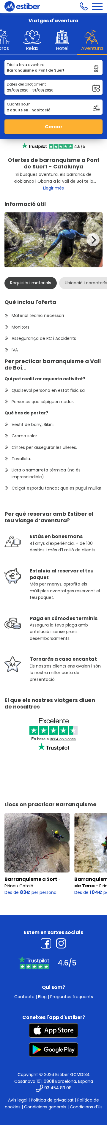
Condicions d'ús (86, 1107)
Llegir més (53, 188)
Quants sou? (18, 104)
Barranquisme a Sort (30, 879)
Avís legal (17, 1100)
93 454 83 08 (58, 1088)
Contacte (24, 997)
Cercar (53, 126)
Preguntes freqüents (71, 997)
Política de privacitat (52, 1100)
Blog (42, 997)
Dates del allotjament (26, 84)
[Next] (93, 239)
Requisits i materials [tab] (30, 283)
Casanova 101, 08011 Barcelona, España (53, 1081)
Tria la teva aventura (26, 64)
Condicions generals (45, 1107)
